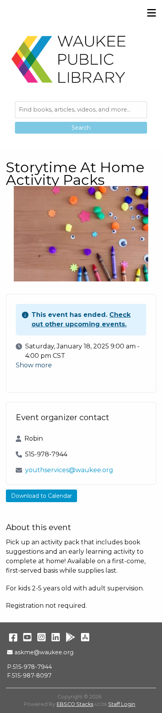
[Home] (69, 59)
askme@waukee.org (44, 652)
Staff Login (121, 704)
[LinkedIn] (56, 637)
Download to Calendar (41, 495)
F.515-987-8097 (29, 675)
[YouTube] (27, 637)
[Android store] (70, 637)
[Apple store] (85, 637)
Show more (34, 365)
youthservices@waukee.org (69, 470)
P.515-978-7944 (29, 666)
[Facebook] (13, 637)
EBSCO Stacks (75, 704)
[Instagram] (41, 637)
